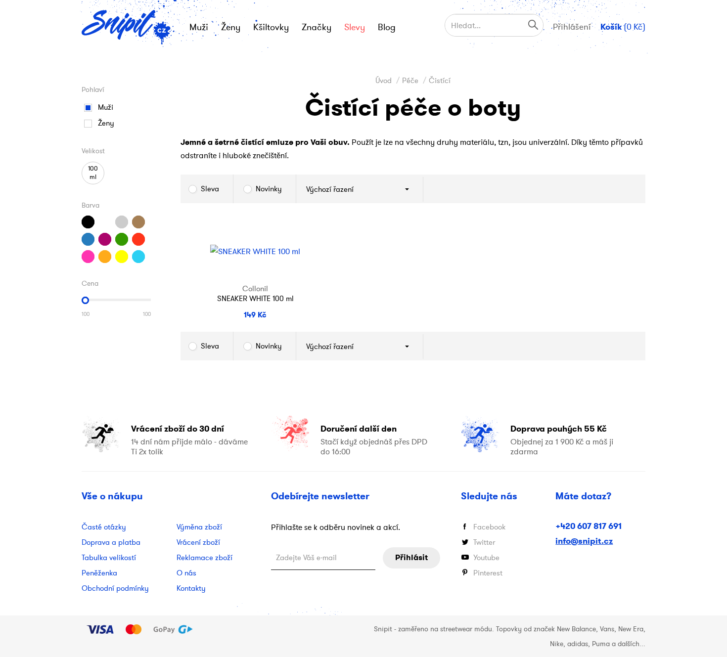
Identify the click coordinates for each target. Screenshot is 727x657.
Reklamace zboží (204, 557)
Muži (105, 107)
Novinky (269, 188)
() (622, 27)
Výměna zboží (199, 526)
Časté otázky (104, 526)
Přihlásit (411, 557)
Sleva (210, 188)
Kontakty (191, 588)
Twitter (484, 542)
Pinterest (487, 572)
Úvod (383, 80)
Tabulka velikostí (109, 557)
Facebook (489, 526)
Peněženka (99, 572)
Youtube (486, 557)
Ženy (106, 123)
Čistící (440, 80)
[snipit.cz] (127, 27)
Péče (410, 80)
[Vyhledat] (533, 24)
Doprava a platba (111, 542)
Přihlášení (572, 26)
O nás (186, 572)
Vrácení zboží (198, 542)
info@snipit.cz (584, 541)
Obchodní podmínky (115, 588)
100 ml (93, 172)
